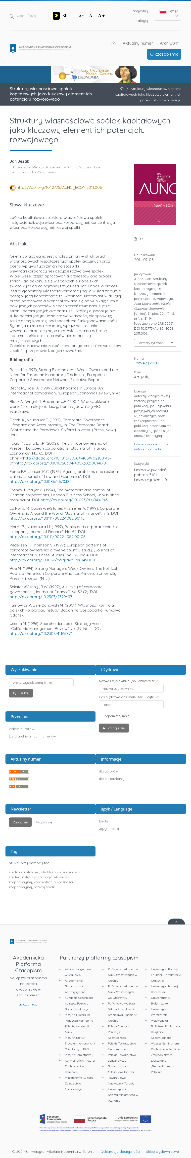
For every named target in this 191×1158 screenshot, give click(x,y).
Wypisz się (44, 822)
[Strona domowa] (40, 48)
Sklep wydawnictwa (162, 1151)
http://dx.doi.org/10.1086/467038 (39, 481)
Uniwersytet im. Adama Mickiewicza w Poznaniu (123, 1094)
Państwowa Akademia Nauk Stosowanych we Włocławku (123, 992)
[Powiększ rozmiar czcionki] (101, 16)
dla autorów (108, 771)
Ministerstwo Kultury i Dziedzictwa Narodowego (80, 1083)
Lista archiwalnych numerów (32, 736)
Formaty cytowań (151, 343)
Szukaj (23, 693)
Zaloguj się (116, 728)
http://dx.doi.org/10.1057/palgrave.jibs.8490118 (52, 559)
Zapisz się (20, 822)
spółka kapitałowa (24, 872)
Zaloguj (142, 20)
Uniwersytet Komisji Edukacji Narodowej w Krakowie (166, 974)
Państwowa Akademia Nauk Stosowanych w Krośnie (123, 974)
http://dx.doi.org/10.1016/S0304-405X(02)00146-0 (61, 463)
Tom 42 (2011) (146, 362)
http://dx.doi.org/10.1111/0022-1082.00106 (47, 536)
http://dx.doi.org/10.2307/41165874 (41, 633)
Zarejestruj (139, 11)
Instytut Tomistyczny (79, 1055)
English (104, 821)
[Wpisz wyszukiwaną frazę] (50, 682)
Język (172, 11)
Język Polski (109, 828)
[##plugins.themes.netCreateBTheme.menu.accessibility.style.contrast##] (56, 16)
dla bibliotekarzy (112, 779)
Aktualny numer (138, 43)
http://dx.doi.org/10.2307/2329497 (41, 596)
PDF (141, 239)
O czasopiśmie (164, 54)
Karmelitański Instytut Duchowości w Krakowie (80, 1066)
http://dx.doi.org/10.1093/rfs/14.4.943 (74, 499)
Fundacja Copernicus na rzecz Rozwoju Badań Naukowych (79, 1003)
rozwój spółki (44, 887)
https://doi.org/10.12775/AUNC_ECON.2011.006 (59, 187)
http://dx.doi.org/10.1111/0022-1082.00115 (47, 518)
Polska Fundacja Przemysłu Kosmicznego (119, 1032)
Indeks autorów (21, 729)
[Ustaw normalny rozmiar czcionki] (90, 16)
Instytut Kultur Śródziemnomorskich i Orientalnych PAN (80, 1043)
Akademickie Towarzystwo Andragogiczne (75, 986)
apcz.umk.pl (28, 1004)
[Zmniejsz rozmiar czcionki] (81, 16)
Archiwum (169, 43)
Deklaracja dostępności (120, 1151)
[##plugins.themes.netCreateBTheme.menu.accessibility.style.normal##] (64, 16)
